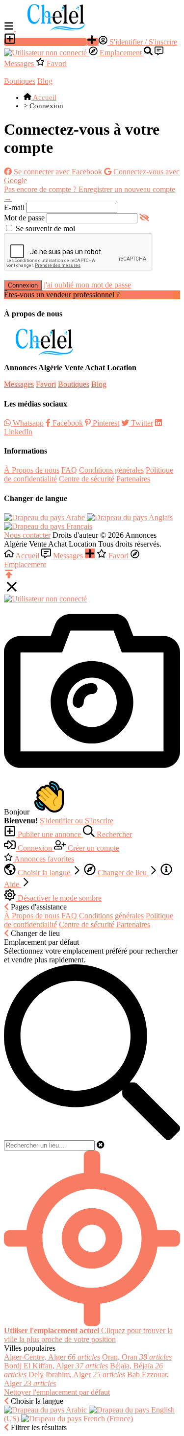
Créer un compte (147, 294)
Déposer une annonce (51, 42)
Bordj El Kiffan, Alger (56, 1366)
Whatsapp (27, 423)
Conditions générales (111, 470)
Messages (19, 384)
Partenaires (133, 479)
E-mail (14, 207)
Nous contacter (27, 535)
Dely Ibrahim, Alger (76, 1374)
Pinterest (105, 423)
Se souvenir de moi (45, 228)
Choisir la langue (44, 872)
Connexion (23, 285)
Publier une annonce (49, 834)
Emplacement (121, 52)
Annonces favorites (43, 859)
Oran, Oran (137, 1357)
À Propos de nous (31, 470)
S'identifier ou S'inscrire (76, 820)
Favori (56, 63)
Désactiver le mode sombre (59, 898)
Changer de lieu (122, 872)
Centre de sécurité (86, 479)
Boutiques (19, 81)
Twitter (141, 423)
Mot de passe (24, 218)
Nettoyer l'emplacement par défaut (57, 1392)
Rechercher (113, 834)
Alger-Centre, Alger (52, 1357)
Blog (45, 81)
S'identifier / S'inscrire (142, 42)
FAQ (69, 470)
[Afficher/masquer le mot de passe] (144, 218)
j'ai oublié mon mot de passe (87, 285)
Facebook (67, 423)
